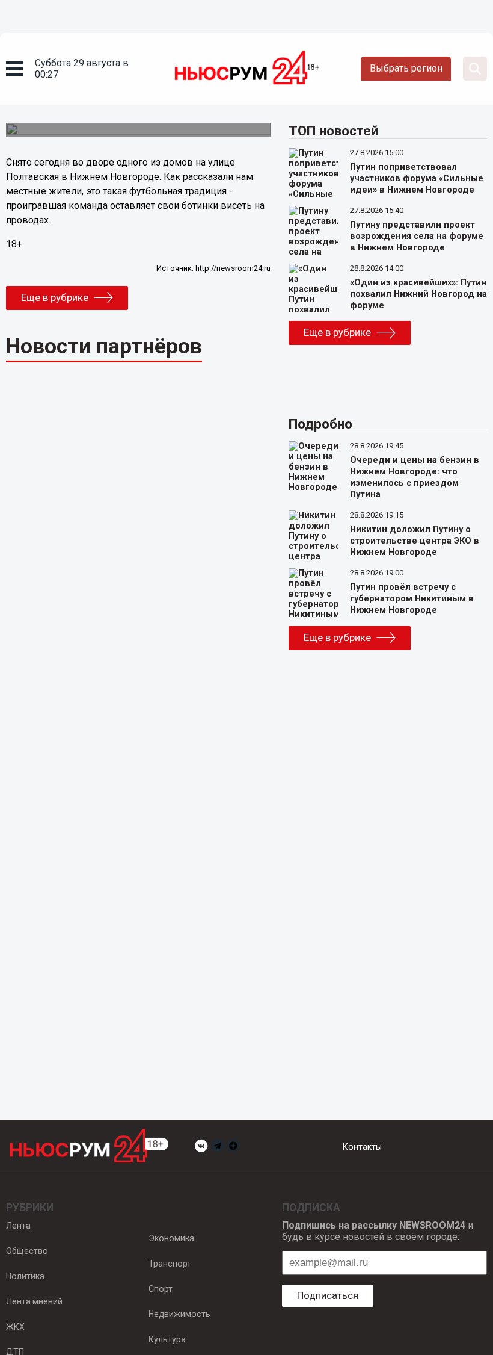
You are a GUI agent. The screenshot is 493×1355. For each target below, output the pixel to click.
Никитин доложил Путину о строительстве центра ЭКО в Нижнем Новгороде (414, 540)
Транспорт (170, 1263)
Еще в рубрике (54, 297)
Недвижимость (179, 1314)
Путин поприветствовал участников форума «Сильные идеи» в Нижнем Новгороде (416, 178)
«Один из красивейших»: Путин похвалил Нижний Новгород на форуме (418, 294)
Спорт (161, 1289)
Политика (25, 1276)
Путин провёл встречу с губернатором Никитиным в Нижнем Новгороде (412, 598)
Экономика (171, 1238)
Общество (27, 1251)
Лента (18, 1225)
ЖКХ (15, 1327)
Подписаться (327, 1295)
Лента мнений (34, 1301)
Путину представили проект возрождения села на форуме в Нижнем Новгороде (416, 236)
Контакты (362, 1147)
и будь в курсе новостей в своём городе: (377, 1231)
